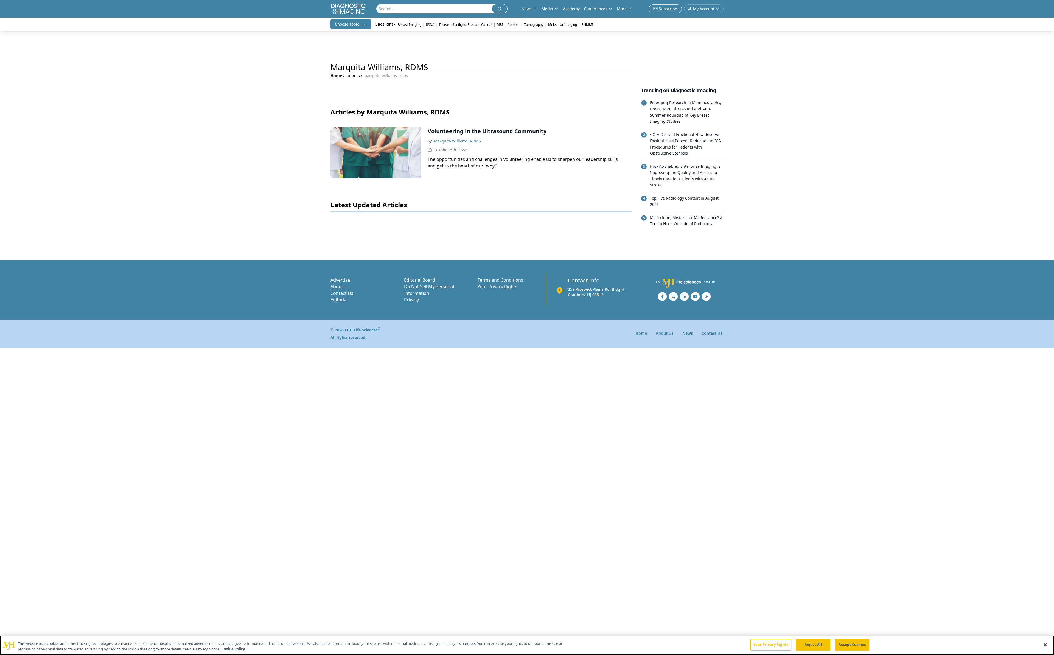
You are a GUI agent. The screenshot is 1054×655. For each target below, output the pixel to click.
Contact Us (341, 293)
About (336, 287)
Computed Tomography (525, 24)
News (687, 333)
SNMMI (587, 24)
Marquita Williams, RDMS (457, 141)
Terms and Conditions (500, 280)
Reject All (813, 644)
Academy (571, 8)
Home (336, 75)
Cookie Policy (233, 648)
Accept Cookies (852, 644)
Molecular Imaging (562, 24)
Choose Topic (347, 24)
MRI (500, 24)
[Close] (1045, 645)
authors (353, 75)
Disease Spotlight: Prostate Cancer (465, 24)
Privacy (411, 300)
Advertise (340, 280)
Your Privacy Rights (497, 287)
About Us (665, 333)
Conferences (595, 8)
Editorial (339, 300)
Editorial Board (419, 280)
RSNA (430, 24)
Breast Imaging (409, 24)
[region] (527, 645)
